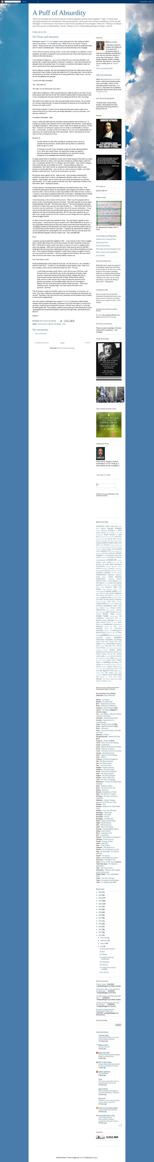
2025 (100, 895)
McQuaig (98, 614)
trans (115, 670)
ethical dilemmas (115, 577)
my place (114, 622)
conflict (98, 557)
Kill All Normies (106, 823)
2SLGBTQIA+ (100, 526)
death (111, 564)
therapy (98, 666)
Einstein (114, 572)
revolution (118, 643)
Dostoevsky (99, 570)
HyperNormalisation (107, 726)
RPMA (114, 646)
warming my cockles (106, 676)
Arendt (106, 534)
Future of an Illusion (107, 749)
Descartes (114, 566)
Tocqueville (103, 668)
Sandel (98, 648)
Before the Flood (114, 736)
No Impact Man (107, 702)
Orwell (120, 626)
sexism (106, 652)
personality (118, 628)
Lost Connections (105, 765)
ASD (120, 534)
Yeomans (109, 681)
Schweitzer (99, 650)
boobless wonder (107, 543)
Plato (120, 632)
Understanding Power (111, 718)
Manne (102, 608)
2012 (100, 932)
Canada (119, 549)
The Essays (108, 812)
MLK (116, 618)
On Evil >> (88, 342)
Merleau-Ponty (114, 616)
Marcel (107, 608)
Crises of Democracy (108, 862)
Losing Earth (104, 835)
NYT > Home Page (105, 1062)
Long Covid (101, 604)
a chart (100, 315)
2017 (100, 918)
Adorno (98, 530)
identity (111, 593)
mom (120, 618)
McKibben (113, 612)
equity (98, 577)
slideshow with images (109, 317)
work (120, 679)
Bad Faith (104, 843)
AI (116, 530)
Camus (114, 549)
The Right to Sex (109, 860)
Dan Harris (116, 562)
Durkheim (112, 570)
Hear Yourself (106, 831)
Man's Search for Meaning (110, 743)
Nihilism (103, 757)
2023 (100, 901)
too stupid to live (106, 670)
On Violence (106, 699)
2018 (100, 915)
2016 (100, 921)
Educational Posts (102, 242)
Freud (110, 583)
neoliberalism (108, 624)
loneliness (119, 601)
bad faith (104, 539)
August (102, 943)
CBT (109, 551)
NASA (98, 624)
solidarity (119, 656)
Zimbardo (66, 301)
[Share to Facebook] (71, 321)
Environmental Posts (103, 246)
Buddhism (107, 545)
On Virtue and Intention (107, 949)
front (118, 85)
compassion (118, 555)
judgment (50, 324)
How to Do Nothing (107, 827)
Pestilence (106, 630)
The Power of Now (107, 868)
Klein (101, 599)
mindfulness (100, 618)
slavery (104, 654)
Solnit (97, 658)
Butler (115, 547)
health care (117, 587)
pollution (112, 635)
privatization (100, 639)
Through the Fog (101, 91)
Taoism (119, 660)
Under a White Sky (108, 778)
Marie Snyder (112, 42)
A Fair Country (105, 845)
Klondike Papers (109, 599)
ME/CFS (105, 614)
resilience (103, 643)
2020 (100, 909)
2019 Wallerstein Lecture (110, 858)
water (120, 676)
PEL (111, 628)
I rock (106, 593)
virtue (64, 324)
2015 (100, 924)
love (107, 603)
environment (101, 575)
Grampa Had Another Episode (108, 1110)
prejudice (118, 637)
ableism (103, 528)
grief (112, 585)
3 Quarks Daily (104, 1035)
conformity (103, 557)
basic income (117, 539)
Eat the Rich (118, 570)
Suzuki (114, 660)
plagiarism (109, 632)
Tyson (102, 672)
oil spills (113, 626)
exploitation (111, 579)
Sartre (103, 648)
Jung (109, 597)
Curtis (103, 562)
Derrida (108, 566)
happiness (108, 587)
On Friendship (104, 962)
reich (120, 641)
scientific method (115, 650)
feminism (99, 581)
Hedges (98, 589)
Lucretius (111, 603)
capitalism (104, 551)
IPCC (97, 595)
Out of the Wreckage (109, 810)
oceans (106, 626)
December (103, 938)
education (107, 572)
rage (106, 641)
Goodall (105, 585)
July (101, 946)
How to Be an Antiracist (109, 771)
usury (116, 672)
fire (107, 581)
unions (111, 672)
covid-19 (111, 559)
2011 (100, 935)
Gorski (109, 585)
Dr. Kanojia (106, 570)
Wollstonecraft (114, 679)
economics (99, 572)
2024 (100, 898)
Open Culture (103, 1089)
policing (98, 635)
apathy (108, 532)
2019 (100, 912)
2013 (100, 929)
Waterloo (99, 679)
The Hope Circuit (109, 847)
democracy (118, 564)
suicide (108, 660)
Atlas (97, 536)
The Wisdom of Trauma (108, 794)
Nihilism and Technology (109, 755)
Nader (120, 622)
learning (98, 601)
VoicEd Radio (117, 675)
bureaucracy (114, 545)
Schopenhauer (118, 648)
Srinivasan (107, 658)
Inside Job (107, 741)
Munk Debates (101, 622)
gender (119, 583)
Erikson (104, 577)
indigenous (118, 593)
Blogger (94, 1157)
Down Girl (105, 790)
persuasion (99, 630)
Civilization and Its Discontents (111, 751)
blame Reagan (115, 541)
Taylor (98, 662)
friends (115, 583)
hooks (120, 589)
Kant (97, 599)
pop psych (118, 635)
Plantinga (115, 632)
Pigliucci (104, 632)
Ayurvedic (98, 539)
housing (98, 591)
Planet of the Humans (109, 821)
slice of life (111, 654)
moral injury (118, 620)
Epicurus (119, 575)
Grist (100, 1079)
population (99, 637)
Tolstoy (108, 668)
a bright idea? (113, 526)
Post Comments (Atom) (67, 348)
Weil (104, 679)
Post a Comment (40, 333)
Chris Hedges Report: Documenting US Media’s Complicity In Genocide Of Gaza (108, 1119)
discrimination (118, 568)
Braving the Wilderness (109, 706)
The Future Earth (108, 769)
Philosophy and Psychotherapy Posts (108, 249)
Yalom (104, 681)
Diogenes (105, 568)
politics (105, 635)
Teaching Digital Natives (111, 829)
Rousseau (108, 646)
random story (113, 641)
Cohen (104, 555)
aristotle (112, 534)
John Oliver (108, 595)
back (100, 87)
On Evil (102, 951)
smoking (119, 654)
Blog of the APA (104, 1053)
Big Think (102, 1098)
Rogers (102, 646)
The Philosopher (105, 664)
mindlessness (109, 618)
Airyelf (81, 1157)
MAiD (120, 605)
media (112, 614)
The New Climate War (108, 788)
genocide (99, 585)
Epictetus (111, 575)
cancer (98, 551)
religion (98, 644)
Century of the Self (107, 724)
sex (102, 652)
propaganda (109, 639)
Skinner (98, 654)
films (104, 581)
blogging (99, 543)
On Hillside (103, 954)
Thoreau (104, 666)
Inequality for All (106, 833)
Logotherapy (106, 745)
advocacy (104, 530)
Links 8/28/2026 (103, 1073)
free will (106, 583)
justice (120, 597)
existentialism (100, 579)
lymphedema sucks (110, 606)
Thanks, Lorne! (101, 984)
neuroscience (117, 624)
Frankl (120, 581)
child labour (105, 553)
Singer (120, 652)
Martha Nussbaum (101, 612)
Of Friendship (108, 819)
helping (115, 589)
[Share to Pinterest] (73, 321)
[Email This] (65, 321)
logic (113, 601)
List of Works (100, 255)
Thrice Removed (109, 695)
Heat (104, 804)
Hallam (102, 587)
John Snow (115, 595)
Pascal (106, 628)
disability (111, 568)
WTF (101, 681)
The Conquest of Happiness (111, 837)
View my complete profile (104, 68)
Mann (97, 608)
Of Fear (106, 816)
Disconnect (105, 728)
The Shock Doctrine (107, 773)
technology (114, 662)
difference (99, 568)
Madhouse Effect (106, 786)
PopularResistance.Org (107, 1116)
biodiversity (104, 541)
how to (103, 591)
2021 (100, 906)
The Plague (106, 710)
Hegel (104, 589)
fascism (119, 579)
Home (62, 343)
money (104, 620)
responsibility (110, 644)
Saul (107, 648)
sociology (107, 656)
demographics (100, 566)
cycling (109, 562)
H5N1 (97, 587)
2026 (100, 892)
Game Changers (108, 708)
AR (112, 532)
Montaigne (57, 324)
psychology (118, 639)
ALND (98, 532)
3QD (107, 526)
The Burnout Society (106, 761)
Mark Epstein (111, 610)
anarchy (103, 532)
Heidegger (109, 589)
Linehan (104, 601)
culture (98, 562)
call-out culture (106, 549)
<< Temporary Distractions (41, 342)
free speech (100, 583)
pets (111, 630)
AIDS (120, 530)
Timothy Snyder (112, 666)
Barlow (110, 539)
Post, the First (104, 972)
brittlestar (101, 545)
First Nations (113, 581)
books (116, 543)
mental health (102, 616)
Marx (107, 612)
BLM (120, 541)
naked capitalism (104, 1072)
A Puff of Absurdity (59, 12)
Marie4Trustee (101, 610)
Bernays (98, 541)
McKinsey (119, 612)
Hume (101, 593)
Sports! (101, 658)
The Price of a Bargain (108, 780)
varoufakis (98, 674)
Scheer (111, 648)
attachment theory (104, 536)
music (108, 622)
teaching (106, 662)
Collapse (106, 734)
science (105, 650)
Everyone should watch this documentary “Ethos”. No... (105, 1010)
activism (118, 528)
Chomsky (112, 553)
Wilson (107, 679)
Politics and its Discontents (108, 1108)
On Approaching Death (109, 882)
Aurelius (112, 536)
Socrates (113, 656)
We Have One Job (104, 1047)
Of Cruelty (49, 41)
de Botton (106, 564)
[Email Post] (60, 321)
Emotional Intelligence (110, 759)
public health (100, 641)
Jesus (102, 595)
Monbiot (98, 620)
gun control (118, 585)
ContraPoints (111, 557)
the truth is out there (116, 664)
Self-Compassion (105, 825)
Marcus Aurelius (116, 608)
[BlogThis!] (67, 321)
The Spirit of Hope (105, 763)
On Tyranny (106, 856)
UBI (106, 672)
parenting (99, 628)
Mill (120, 616)
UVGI (120, 672)
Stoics (112, 658)
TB (101, 662)
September (104, 940)
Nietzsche (99, 626)
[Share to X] (69, 321)
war (97, 677)
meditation (119, 614)
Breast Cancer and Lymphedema (107, 252)
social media (100, 656)
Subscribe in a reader (103, 475)
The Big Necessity (108, 753)
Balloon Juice (103, 1045)
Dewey (120, 566)
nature (102, 624)
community (110, 555)
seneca (98, 652)
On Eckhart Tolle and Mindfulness (107, 958)
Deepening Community (108, 704)
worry (98, 681)
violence (104, 675)
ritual (97, 646)
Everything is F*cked (109, 792)
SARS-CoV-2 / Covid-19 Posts (106, 239)
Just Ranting (114, 597)
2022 (100, 904)
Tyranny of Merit (107, 841)
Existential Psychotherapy (110, 880)
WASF (115, 676)
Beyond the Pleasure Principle (111, 747)
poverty (108, 637)
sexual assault (113, 652)
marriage (119, 610)
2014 (100, 926)
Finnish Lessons (108, 839)
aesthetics (111, 530)
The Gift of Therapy (108, 878)
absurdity (110, 528)
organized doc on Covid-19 (111, 79)
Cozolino (119, 560)
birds (108, 541)
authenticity (118, 536)
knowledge (118, 599)
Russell (119, 646)
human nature (42, 324)
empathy (119, 572)
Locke (109, 601)
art (116, 534)
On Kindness (104, 965)
